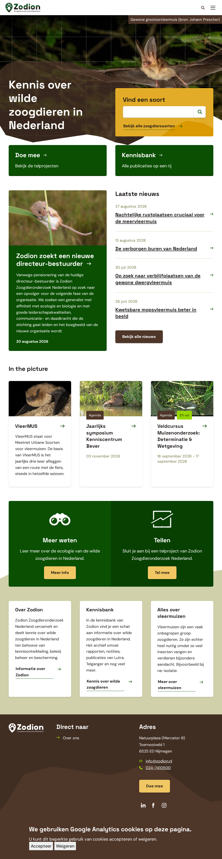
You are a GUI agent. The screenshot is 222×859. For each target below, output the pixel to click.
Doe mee (154, 786)
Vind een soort (144, 99)
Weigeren (65, 846)
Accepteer (41, 846)
